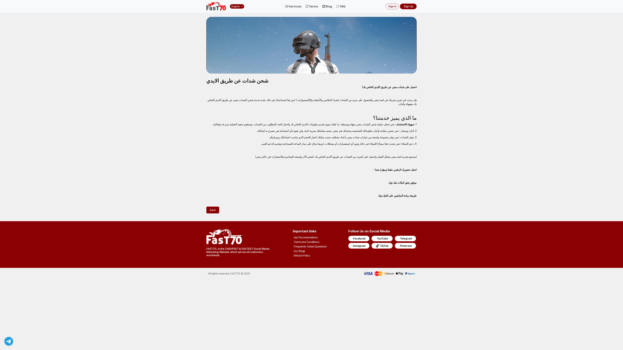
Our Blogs (299, 251)
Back (213, 210)
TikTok (384, 245)
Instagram (359, 245)
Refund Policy (302, 255)
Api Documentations (306, 237)
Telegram (406, 238)
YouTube (382, 238)
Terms (313, 6)
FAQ (342, 6)
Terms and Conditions (306, 242)
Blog (328, 6)
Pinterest (406, 245)
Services (294, 6)
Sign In (392, 6)
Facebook (359, 238)
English (236, 6)
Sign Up (408, 6)
